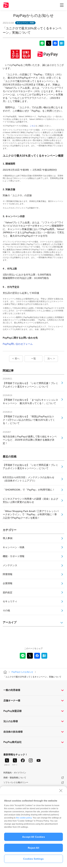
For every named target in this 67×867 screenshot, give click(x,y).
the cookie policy (24, 818)
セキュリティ (10, 601)
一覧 (33, 358)
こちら (32, 126)
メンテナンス (10, 565)
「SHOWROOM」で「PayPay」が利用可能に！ (29, 489)
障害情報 (7, 574)
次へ (49, 358)
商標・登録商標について (14, 777)
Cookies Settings (33, 858)
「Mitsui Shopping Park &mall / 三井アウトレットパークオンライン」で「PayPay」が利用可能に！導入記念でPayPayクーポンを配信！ (31, 514)
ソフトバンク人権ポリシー (15, 782)
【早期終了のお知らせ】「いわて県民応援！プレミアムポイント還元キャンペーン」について (30, 467)
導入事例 (7, 538)
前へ (17, 358)
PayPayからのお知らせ (33, 15)
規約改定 (7, 592)
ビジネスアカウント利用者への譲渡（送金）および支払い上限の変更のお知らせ (30, 500)
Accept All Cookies (33, 836)
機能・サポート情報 (13, 556)
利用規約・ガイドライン (14, 772)
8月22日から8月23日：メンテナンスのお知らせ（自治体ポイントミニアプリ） (28, 479)
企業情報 (7, 583)
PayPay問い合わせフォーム (18, 344)
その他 (6, 610)
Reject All (33, 847)
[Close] (61, 790)
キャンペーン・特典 (13, 547)
